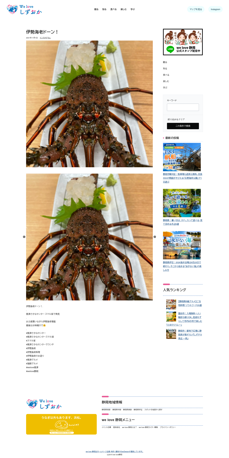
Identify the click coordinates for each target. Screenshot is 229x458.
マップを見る (196, 9)
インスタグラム (45, 37)
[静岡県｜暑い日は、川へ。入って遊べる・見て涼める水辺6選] (182, 203)
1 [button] (87, 299)
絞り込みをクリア (176, 119)
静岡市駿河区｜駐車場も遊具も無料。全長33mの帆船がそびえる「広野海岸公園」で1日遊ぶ (182, 178)
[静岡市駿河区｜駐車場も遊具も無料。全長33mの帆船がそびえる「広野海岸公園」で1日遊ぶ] (182, 157)
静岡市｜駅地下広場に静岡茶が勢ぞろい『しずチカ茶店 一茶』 (190, 334)
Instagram (215, 9)
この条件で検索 (183, 125)
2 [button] (91, 299)
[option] (89, 237)
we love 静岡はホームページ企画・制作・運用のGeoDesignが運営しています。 (114, 451)
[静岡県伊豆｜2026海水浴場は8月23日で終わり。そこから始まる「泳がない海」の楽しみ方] (182, 246)
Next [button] (154, 237)
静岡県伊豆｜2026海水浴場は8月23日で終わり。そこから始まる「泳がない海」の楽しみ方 (182, 266)
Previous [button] (24, 237)
